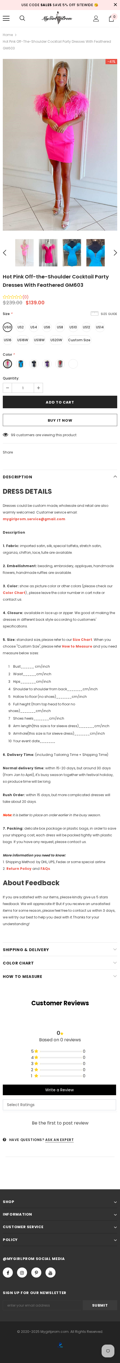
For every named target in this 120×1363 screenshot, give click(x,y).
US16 (7, 340)
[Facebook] (8, 1272)
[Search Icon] (22, 18)
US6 (47, 327)
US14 (100, 327)
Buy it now (60, 420)
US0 (7, 327)
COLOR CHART (18, 963)
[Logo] (60, 18)
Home (8, 34)
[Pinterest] (36, 1272)
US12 (86, 327)
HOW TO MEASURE (22, 976)
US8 (60, 327)
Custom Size (79, 340)
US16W (22, 340)
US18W (39, 340)
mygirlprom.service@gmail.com (34, 519)
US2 (21, 327)
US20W (56, 340)
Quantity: (11, 378)
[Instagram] (22, 1272)
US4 (33, 327)
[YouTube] (50, 1272)
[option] (60, 145)
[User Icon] (96, 19)
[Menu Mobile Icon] (6, 18)
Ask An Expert (59, 1139)
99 (13, 435)
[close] (115, 5)
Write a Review (59, 1090)
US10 (73, 327)
